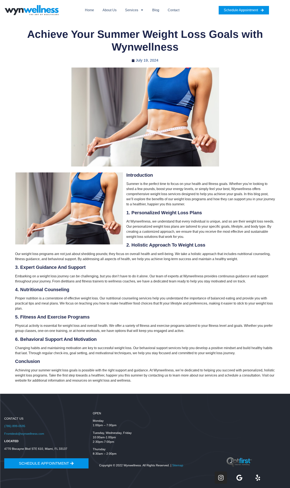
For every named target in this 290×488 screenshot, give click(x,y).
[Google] (239, 477)
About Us (110, 10)
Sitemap (177, 465)
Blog (155, 10)
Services (131, 10)
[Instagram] (221, 477)
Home (89, 10)
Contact (173, 10)
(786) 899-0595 (14, 426)
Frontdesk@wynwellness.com (24, 433)
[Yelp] (258, 477)
